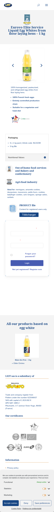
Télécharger (29, 214)
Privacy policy (12, 468)
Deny (26, 503)
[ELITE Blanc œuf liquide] (27, 82)
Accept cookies (10, 503)
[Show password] (40, 245)
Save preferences (42, 503)
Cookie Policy (16, 509)
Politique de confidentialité (32, 509)
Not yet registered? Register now (27, 269)
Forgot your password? (30, 255)
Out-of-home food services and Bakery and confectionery (30, 170)
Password (16, 240)
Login (27, 263)
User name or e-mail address (24, 228)
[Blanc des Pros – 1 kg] (27, 346)
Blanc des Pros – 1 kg (23, 360)
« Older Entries (18, 363)
